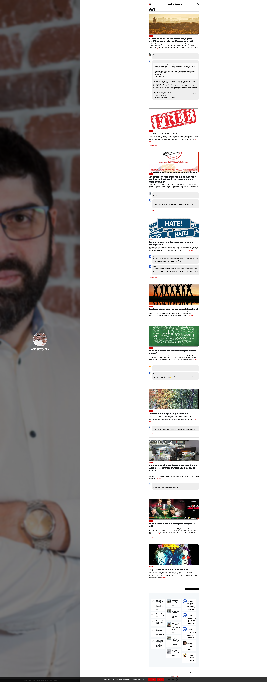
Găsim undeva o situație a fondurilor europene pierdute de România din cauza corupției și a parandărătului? (172, 179)
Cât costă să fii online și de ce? (164, 133)
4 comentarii (151, 210)
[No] (265, 679)
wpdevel (176, 676)
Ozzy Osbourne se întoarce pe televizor (169, 569)
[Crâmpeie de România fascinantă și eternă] (185, 655)
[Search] (198, 4)
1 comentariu (152, 492)
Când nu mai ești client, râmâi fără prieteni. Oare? (173, 309)
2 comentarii (151, 101)
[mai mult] (155, 49)
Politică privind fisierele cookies (167, 672)
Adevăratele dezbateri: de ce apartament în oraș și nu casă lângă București (191, 606)
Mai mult (161, 679)
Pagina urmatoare (191, 589)
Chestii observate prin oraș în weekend (168, 413)
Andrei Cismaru (40, 349)
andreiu (150, 130)
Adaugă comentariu (153, 145)
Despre (190, 672)
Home (156, 672)
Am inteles (152, 679)
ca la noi (151, 239)
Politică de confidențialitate (181, 672)
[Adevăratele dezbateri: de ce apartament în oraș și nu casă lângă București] (185, 615)
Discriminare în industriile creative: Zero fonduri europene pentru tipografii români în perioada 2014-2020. (173, 468)
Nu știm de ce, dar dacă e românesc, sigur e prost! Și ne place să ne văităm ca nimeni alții (171, 39)
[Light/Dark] (150, 4)
